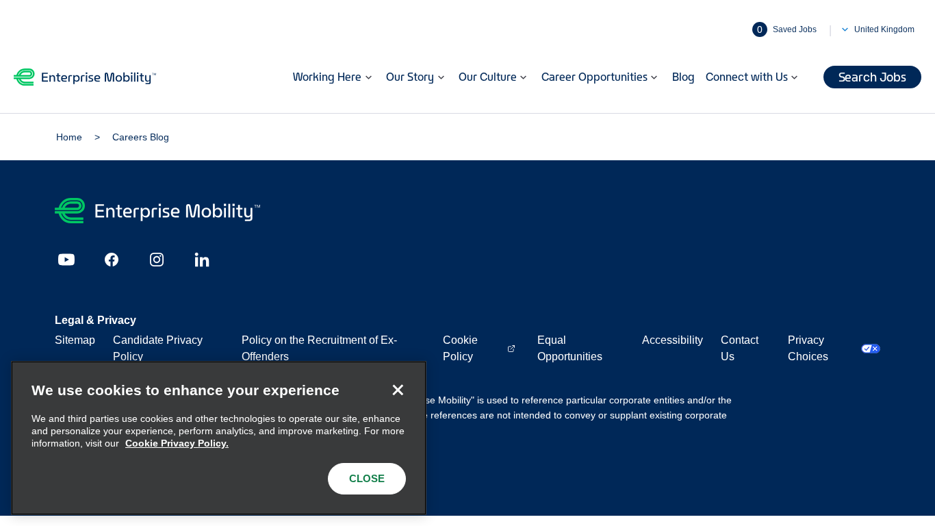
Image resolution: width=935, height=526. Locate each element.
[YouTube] (66, 259)
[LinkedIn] (202, 259)
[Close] (397, 389)
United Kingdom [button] (884, 29)
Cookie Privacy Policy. (177, 443)
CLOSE (367, 478)
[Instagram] (156, 259)
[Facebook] (111, 259)
